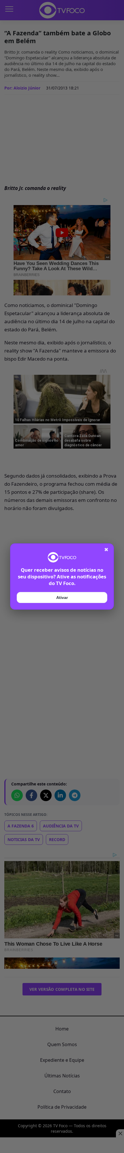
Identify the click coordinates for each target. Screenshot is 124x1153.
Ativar (62, 597)
